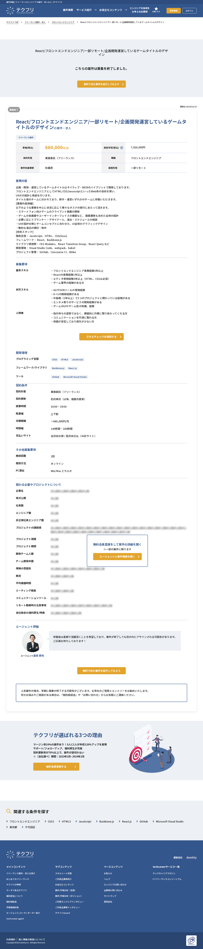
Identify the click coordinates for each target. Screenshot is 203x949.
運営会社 (108, 901)
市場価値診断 (12, 907)
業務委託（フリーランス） (60, 158)
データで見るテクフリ (16, 890)
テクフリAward (62, 912)
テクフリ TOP (12, 22)
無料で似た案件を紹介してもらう (102, 671)
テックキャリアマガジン (164, 873)
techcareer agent (15, 918)
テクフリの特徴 (13, 884)
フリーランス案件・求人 (35, 22)
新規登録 (173, 10)
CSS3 (54, 359)
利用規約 (10, 939)
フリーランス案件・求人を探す (20, 873)
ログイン (189, 10)
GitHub (55, 376)
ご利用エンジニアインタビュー (69, 901)
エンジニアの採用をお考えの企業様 (140, 9)
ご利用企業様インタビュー (67, 907)
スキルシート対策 (63, 873)
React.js (73, 368)
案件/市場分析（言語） (66, 890)
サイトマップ (110, 895)
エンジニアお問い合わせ (115, 884)
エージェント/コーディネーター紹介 (23, 912)
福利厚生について (14, 895)
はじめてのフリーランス (17, 879)
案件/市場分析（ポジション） (69, 895)
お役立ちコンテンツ (64, 884)
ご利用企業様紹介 (63, 879)
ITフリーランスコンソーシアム (167, 879)
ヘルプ (107, 879)
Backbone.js (58, 368)
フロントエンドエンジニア (63, 22)
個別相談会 (11, 901)
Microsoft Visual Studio (75, 376)
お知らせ (108, 873)
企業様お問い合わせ (113, 890)
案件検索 (68, 10)
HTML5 (64, 359)
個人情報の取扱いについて (32, 939)
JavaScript (77, 359)
